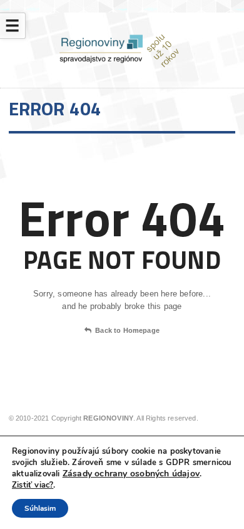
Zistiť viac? (32, 485)
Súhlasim (40, 508)
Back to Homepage (127, 330)
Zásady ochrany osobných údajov (131, 473)
